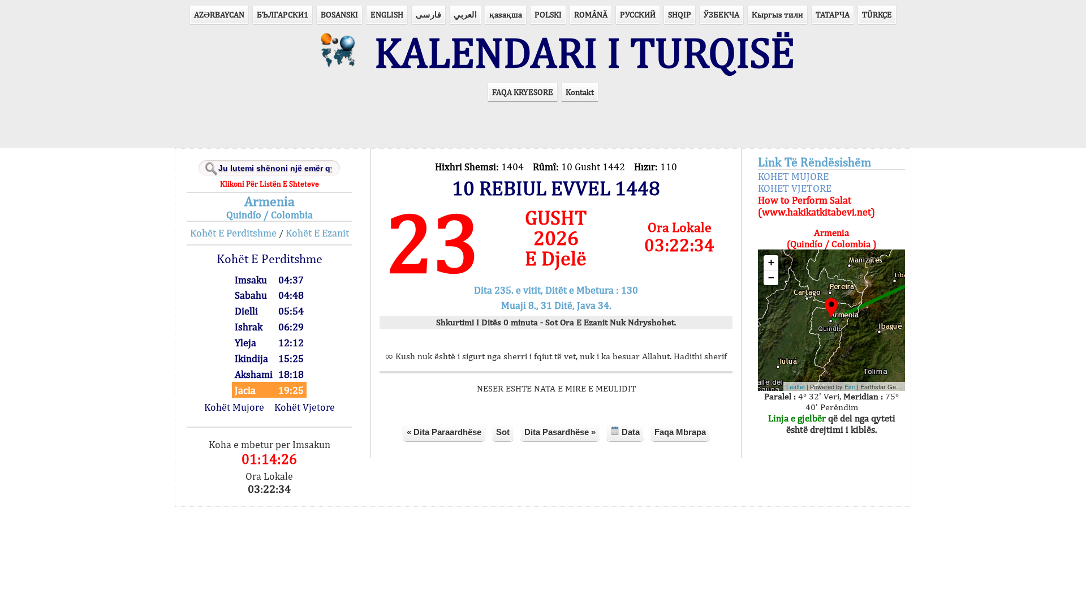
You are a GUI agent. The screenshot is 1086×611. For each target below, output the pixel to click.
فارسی (428, 14)
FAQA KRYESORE (522, 92)
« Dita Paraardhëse (444, 432)
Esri (849, 386)
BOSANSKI (339, 14)
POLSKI (548, 14)
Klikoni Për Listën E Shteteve (269, 183)
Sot (503, 432)
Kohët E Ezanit (317, 233)
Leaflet (795, 386)
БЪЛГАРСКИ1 (282, 14)
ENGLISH (386, 14)
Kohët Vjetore (304, 407)
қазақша (505, 14)
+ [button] (771, 262)
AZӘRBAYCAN (219, 14)
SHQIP (679, 14)
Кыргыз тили (777, 14)
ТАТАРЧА (833, 14)
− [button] (771, 277)
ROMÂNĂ (590, 14)
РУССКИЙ (638, 14)
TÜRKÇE (877, 14)
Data (629, 432)
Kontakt (580, 92)
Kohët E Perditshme (233, 233)
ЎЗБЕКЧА (721, 14)
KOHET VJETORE (794, 188)
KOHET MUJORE (793, 176)
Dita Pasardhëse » (560, 432)
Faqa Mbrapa (680, 432)
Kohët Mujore (234, 407)
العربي (465, 14)
